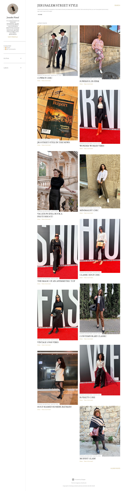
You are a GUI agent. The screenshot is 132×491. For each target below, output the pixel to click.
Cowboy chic (44, 77)
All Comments (11, 49)
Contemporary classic (93, 336)
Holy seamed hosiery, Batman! (54, 406)
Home (40, 14)
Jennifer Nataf (13, 17)
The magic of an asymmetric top (56, 281)
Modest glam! (88, 458)
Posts (8, 47)
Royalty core (87, 397)
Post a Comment (46, 80)
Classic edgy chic (90, 274)
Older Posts (115, 468)
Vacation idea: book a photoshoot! (49, 215)
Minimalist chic (89, 210)
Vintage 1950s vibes (47, 342)
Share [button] (38, 80)
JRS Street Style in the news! (53, 142)
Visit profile (13, 37)
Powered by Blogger (80, 479)
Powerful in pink (89, 81)
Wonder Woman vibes (92, 145)
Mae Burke (83, 483)
